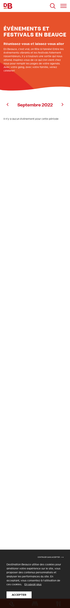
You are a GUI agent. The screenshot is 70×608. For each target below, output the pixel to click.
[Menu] (63, 6)
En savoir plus (33, 584)
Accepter (19, 594)
